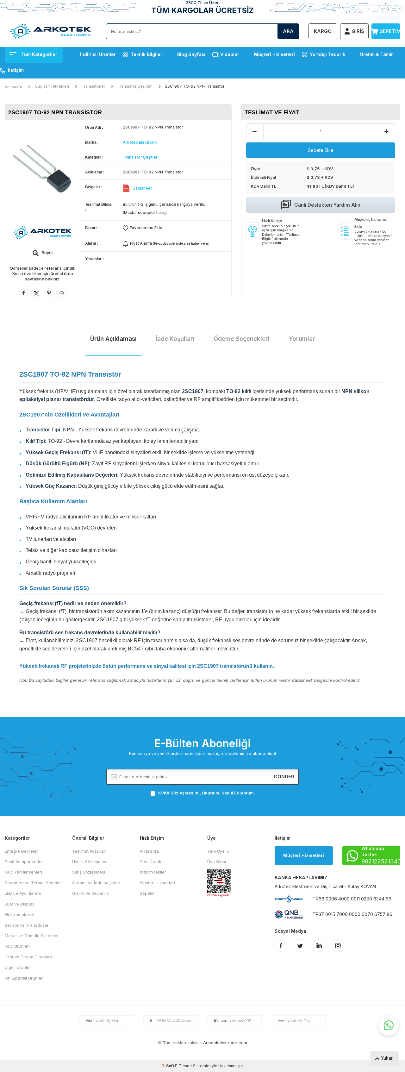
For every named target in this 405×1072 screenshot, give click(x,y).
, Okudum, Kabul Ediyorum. (206, 792)
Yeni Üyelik (218, 851)
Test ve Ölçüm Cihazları (28, 956)
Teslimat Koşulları (89, 851)
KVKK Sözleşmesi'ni (179, 792)
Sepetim (148, 893)
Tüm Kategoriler (39, 54)
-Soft (168, 1065)
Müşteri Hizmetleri (274, 54)
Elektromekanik (19, 914)
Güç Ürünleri (17, 946)
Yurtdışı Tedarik (327, 54)
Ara (288, 31)
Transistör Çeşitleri (135, 86)
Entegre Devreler (21, 851)
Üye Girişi (216, 861)
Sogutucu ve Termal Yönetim (33, 882)
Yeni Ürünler (152, 861)
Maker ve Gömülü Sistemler (32, 935)
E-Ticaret (183, 1065)
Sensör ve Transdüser (27, 925)
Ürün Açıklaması (113, 338)
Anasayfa (13, 87)
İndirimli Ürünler (98, 54)
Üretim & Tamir (376, 54)
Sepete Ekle (320, 150)
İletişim (16, 70)
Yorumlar (302, 338)
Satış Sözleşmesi (88, 872)
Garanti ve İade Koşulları (96, 882)
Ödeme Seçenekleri (242, 338)
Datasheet (142, 188)
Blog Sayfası (191, 54)
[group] (42, 169)
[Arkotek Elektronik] (42, 232)
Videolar (229, 54)
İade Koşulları (175, 338)
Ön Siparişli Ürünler (24, 978)
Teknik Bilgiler (146, 54)
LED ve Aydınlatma (23, 893)
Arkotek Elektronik (140, 142)
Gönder (284, 777)
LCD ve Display (19, 903)
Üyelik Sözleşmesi (89, 861)
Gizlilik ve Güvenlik (90, 893)
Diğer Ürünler (18, 967)
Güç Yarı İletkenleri (52, 86)
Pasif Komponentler (24, 861)
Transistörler (93, 86)
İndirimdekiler (153, 872)
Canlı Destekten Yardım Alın (327, 205)
